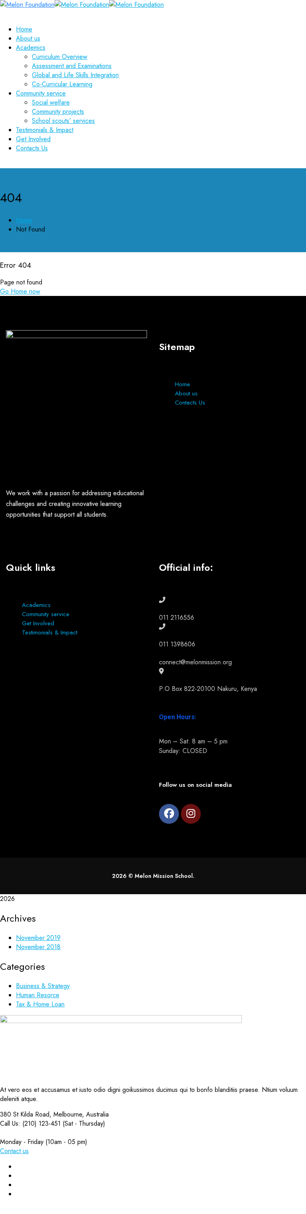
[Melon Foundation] (27, 4)
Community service (45, 614)
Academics (36, 605)
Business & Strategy (43, 985)
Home (24, 220)
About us (186, 393)
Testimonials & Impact (49, 632)
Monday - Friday (21, 1141)
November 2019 (38, 937)
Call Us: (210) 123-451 (30, 1123)
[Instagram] (191, 814)
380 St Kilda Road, (25, 1114)
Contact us (14, 1151)
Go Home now (20, 291)
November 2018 (38, 946)
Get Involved (38, 623)
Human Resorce (37, 995)
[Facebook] (169, 814)
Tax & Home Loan (40, 1004)
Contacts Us (190, 402)
